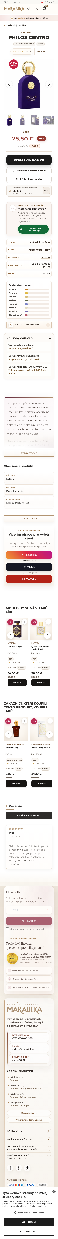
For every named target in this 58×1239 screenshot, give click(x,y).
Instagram (31, 554)
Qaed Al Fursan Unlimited (40, 648)
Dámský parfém (40, 242)
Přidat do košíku (29, 160)
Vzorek (21, 667)
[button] (9, 84)
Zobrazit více (29, 453)
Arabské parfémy (39, 249)
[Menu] (51, 8)
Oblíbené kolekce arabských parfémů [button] (22, 1148)
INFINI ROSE (15, 646)
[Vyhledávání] (35, 8)
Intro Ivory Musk (40, 747)
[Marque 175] (16, 729)
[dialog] (29, 1213)
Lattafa (26, 32)
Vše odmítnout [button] (29, 1231)
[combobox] (54, 1191)
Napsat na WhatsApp (35, 229)
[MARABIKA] (29, 1008)
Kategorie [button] (14, 1130)
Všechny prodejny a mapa (29, 1120)
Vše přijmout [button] (29, 1221)
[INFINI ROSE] (17, 629)
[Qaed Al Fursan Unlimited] (41, 629)
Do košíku (17, 682)
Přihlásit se (29, 921)
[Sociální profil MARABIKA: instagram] (18, 1168)
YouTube (31, 579)
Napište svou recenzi (29, 815)
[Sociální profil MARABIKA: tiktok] (27, 1168)
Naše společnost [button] (20, 1139)
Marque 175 (12, 747)
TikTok (31, 567)
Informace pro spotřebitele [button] (18, 1156)
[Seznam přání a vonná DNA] (28, 8)
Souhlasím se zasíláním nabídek (27, 929)
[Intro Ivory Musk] (42, 729)
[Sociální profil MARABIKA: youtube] (10, 1168)
